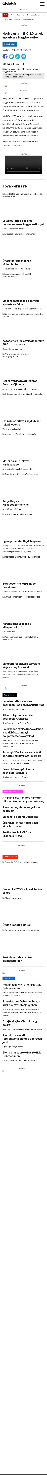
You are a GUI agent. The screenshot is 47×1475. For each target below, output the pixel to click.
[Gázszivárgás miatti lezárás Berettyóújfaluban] (23, 365)
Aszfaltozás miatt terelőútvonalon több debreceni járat (22, 1039)
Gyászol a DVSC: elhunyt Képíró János (22, 891)
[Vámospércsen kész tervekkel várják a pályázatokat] (23, 648)
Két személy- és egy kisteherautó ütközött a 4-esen (23, 343)
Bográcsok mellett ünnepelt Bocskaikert (20, 585)
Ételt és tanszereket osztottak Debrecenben (22, 1054)
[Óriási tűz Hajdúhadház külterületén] (23, 245)
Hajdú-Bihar (10, 44)
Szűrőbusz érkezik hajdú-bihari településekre (22, 423)
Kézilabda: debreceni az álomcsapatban (17, 959)
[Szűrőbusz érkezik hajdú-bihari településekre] (23, 405)
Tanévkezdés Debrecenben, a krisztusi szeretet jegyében (21, 1003)
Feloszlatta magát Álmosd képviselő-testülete (19, 771)
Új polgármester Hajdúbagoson (22, 541)
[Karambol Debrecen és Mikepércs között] (23, 607)
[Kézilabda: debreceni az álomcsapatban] (23, 941)
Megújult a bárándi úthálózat (20, 816)
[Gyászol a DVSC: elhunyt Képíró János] (23, 873)
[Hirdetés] (23, 86)
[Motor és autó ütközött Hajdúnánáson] (23, 445)
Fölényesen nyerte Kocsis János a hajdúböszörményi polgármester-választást (23, 733)
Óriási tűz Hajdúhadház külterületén (17, 263)
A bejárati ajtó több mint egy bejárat (20, 1023)
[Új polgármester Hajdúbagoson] (23, 525)
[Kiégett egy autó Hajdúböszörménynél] (23, 485)
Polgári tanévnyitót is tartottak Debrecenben (22, 986)
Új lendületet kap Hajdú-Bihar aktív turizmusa (20, 824)
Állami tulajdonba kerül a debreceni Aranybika (18, 717)
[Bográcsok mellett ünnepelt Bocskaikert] (23, 567)
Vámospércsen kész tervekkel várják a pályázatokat (21, 665)
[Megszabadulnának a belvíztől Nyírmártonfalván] (23, 285)
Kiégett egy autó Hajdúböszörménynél (16, 503)
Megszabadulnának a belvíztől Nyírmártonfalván (21, 303)
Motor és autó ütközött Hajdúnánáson (17, 463)
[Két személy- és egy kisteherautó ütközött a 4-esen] (23, 325)
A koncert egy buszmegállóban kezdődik (22, 809)
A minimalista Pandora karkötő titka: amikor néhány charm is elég (23, 799)
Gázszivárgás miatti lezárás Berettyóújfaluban (20, 383)
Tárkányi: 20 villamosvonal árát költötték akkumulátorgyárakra (22, 754)
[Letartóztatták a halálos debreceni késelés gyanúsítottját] (23, 205)
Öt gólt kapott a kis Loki (17, 925)
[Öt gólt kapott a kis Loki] (23, 909)
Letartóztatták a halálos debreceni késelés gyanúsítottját (23, 222)
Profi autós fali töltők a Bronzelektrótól (17, 834)
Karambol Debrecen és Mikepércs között (17, 625)
